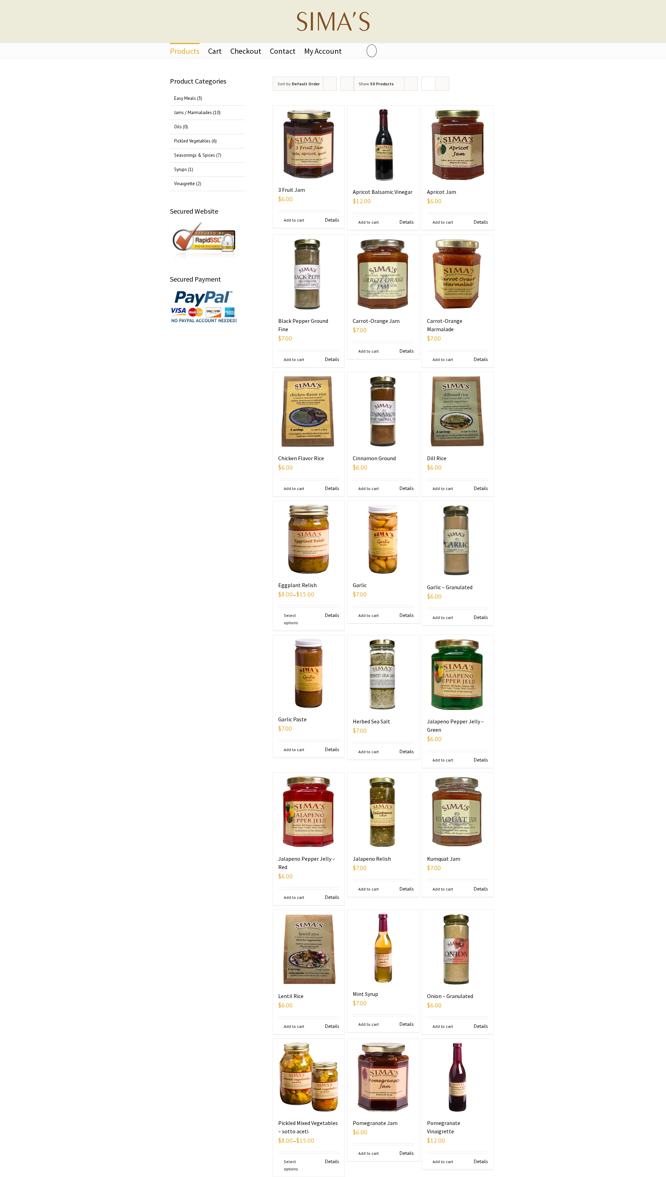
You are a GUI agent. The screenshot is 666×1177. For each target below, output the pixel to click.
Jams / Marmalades (193, 112)
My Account (323, 51)
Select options (291, 619)
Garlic (360, 585)
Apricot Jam (441, 191)
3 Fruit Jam (291, 189)
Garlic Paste (292, 719)
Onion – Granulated (450, 996)
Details (332, 220)
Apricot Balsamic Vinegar (382, 191)
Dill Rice (436, 458)
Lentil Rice (291, 996)
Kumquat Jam (443, 858)
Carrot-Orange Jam (376, 320)
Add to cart (294, 220)
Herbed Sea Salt (371, 721)
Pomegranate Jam (375, 1122)
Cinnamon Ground (374, 458)
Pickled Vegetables (192, 141)
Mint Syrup (365, 993)
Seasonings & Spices (194, 155)
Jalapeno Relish (372, 858)
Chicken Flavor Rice (301, 458)
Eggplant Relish (297, 585)
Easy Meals (185, 98)
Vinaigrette (184, 184)
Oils (178, 127)
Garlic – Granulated (449, 587)
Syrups (180, 169)
